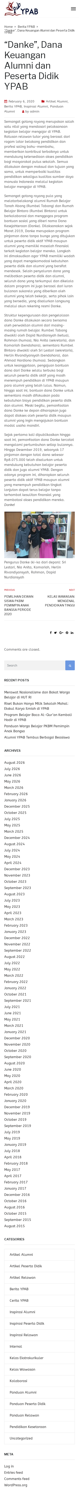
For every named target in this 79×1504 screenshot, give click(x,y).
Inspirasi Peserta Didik (27, 1324)
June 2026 (12, 775)
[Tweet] (55, 633)
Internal (16, 1346)
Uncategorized (21, 1438)
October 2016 (15, 1201)
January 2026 (15, 800)
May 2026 (12, 781)
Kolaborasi (18, 1381)
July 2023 (12, 900)
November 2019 (17, 1113)
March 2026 (13, 788)
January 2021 (15, 1032)
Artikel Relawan (22, 1278)
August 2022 (14, 957)
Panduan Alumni (23, 1392)
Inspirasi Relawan (24, 1335)
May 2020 (12, 1076)
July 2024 (12, 850)
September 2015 (17, 1220)
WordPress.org (15, 1485)
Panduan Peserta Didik (28, 1404)
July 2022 (12, 963)
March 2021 (13, 1026)
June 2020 (12, 1069)
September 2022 (17, 950)
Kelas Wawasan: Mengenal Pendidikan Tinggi (60, 601)
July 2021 (12, 1007)
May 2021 (12, 1019)
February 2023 (16, 925)
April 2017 (12, 1176)
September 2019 (17, 1126)
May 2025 (12, 825)
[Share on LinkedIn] (72, 633)
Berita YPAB (13, 106)
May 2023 (12, 907)
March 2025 (13, 832)
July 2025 (12, 819)
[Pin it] (67, 633)
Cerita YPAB (19, 1301)
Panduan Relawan (24, 1415)
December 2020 (17, 1038)
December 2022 (17, 938)
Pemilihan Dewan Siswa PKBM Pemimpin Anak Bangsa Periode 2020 (18, 605)
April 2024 (12, 863)
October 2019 (15, 1120)
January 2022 (15, 988)
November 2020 (17, 1044)
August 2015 (14, 1226)
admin (34, 111)
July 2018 (12, 1151)
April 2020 (12, 1082)
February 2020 (16, 1095)
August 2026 (14, 763)
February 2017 (16, 1182)
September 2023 (17, 888)
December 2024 (17, 838)
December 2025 (17, 806)
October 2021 (15, 994)
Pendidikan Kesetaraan (28, 1427)
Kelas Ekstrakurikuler (26, 1358)
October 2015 (15, 1214)
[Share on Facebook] (51, 633)
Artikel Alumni (57, 101)
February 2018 (16, 1163)
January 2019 (15, 1145)
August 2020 (14, 1063)
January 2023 (15, 932)
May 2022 (12, 969)
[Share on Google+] (61, 633)
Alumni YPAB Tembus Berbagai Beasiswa (37, 737)
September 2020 (17, 1057)
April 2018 (12, 1157)
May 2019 (12, 1138)
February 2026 (16, 794)
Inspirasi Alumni (36, 106)
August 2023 (14, 894)
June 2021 (12, 1013)
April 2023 (12, 913)
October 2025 (15, 813)
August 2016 (14, 1207)
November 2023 (17, 875)
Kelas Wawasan (22, 1369)
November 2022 (17, 944)
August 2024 (14, 844)
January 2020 (15, 1101)
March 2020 (13, 1088)
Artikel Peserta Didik (26, 1266)
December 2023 (17, 869)
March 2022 (13, 976)
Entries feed (13, 1473)
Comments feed (16, 1479)
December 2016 (17, 1195)
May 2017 (12, 1170)
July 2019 (12, 1132)
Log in (9, 1466)
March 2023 (13, 919)
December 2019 (17, 1107)
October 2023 (15, 882)
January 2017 (15, 1188)
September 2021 (17, 1001)
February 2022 (16, 982)
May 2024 (12, 857)
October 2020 (15, 1051)
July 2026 (12, 769)
